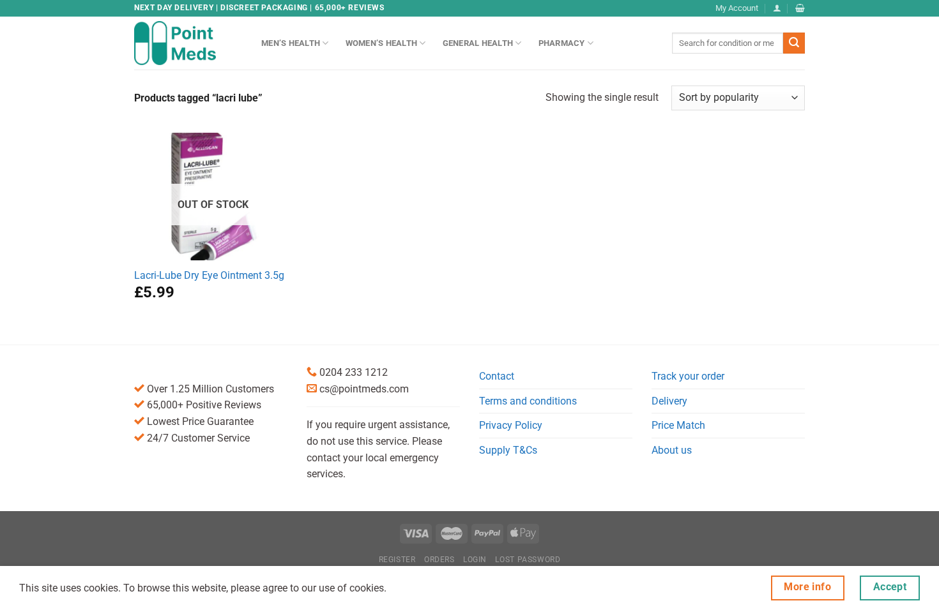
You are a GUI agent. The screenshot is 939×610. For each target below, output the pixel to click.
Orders (439, 559)
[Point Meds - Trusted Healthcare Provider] (188, 43)
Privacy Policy (510, 425)
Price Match (678, 425)
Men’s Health (290, 43)
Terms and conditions (528, 401)
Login (475, 559)
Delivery (669, 401)
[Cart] (800, 8)
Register (397, 559)
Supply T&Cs (508, 450)
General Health (478, 43)
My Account (736, 8)
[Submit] (794, 43)
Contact (496, 376)
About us (672, 450)
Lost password (527, 559)
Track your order (688, 376)
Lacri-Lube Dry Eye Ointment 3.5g (209, 275)
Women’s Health (382, 43)
